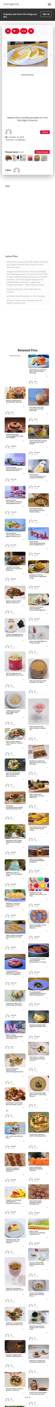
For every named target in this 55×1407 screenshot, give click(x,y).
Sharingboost (11, 4)
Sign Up (46, 14)
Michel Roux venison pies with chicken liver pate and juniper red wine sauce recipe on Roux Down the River (27, 264)
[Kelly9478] (16, 171)
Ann (35, 381)
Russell (13, 479)
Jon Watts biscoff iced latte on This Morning (25, 296)
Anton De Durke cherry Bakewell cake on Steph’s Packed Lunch (24, 301)
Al (11, 611)
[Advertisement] (27, 93)
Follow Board (42, 152)
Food (21, 152)
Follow (45, 132)
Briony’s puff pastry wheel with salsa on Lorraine (24, 290)
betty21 (13, 446)
